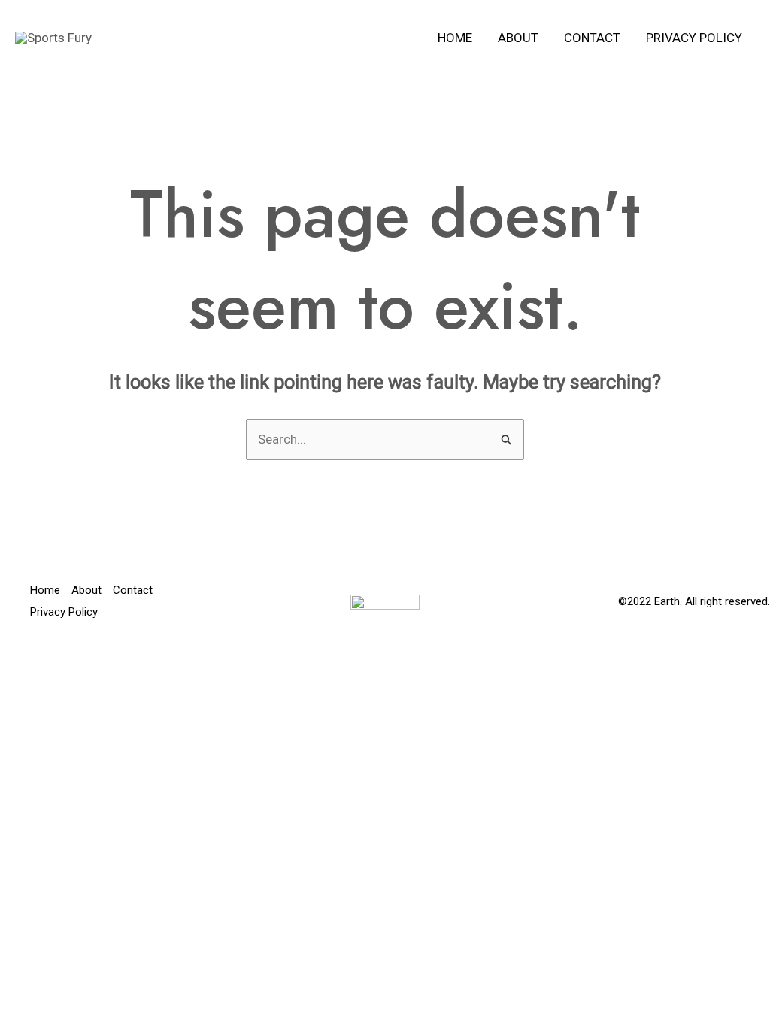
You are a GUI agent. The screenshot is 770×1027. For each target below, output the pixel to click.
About (518, 37)
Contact (592, 37)
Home (455, 37)
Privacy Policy (694, 37)
